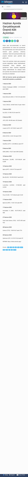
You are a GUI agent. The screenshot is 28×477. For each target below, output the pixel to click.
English (13, 475)
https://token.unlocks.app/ (14, 241)
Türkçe (6, 475)
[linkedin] (9, 41)
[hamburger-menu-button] (26, 2)
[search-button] (23, 2)
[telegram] (15, 41)
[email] (17, 41)
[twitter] (4, 41)
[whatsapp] (12, 41)
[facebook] (7, 41)
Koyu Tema (22, 475)
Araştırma (8, 6)
